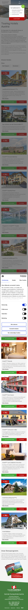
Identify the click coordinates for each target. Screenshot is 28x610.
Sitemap (18, 607)
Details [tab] (14, 280)
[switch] (24, 309)
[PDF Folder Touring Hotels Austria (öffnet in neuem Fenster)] (17, 575)
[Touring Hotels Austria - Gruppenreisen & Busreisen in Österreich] (14, 591)
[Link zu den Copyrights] (22, 608)
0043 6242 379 (15, 602)
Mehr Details (5, 369)
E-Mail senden (14, 605)
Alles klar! (17, 18)
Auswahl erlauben (14, 328)
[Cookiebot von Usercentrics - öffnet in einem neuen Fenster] (20, 276)
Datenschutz (7, 607)
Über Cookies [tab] (22, 280)
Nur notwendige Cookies (14, 332)
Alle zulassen (14, 324)
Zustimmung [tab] (5, 280)
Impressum (13, 607)
